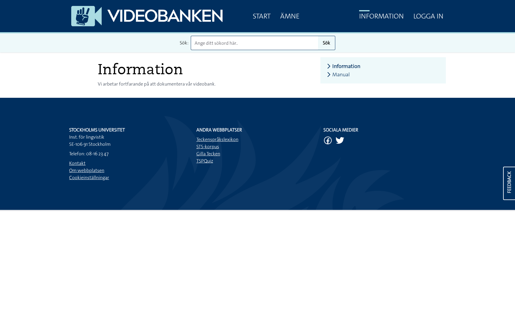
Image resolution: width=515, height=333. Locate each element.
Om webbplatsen (86, 170)
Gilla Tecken (208, 154)
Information (381, 16)
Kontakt (77, 163)
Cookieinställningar (89, 177)
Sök (326, 43)
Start (262, 16)
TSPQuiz (204, 161)
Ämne (290, 16)
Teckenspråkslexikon (217, 139)
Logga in (428, 16)
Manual (341, 74)
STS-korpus (207, 146)
